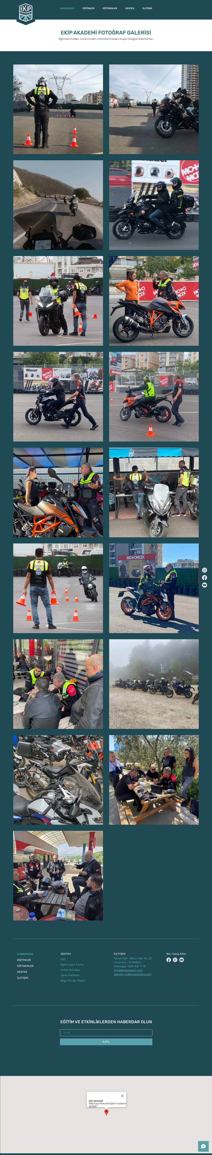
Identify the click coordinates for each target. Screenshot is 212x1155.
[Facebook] (204, 577)
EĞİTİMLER (24, 960)
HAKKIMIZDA (25, 954)
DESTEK (22, 972)
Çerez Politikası (70, 975)
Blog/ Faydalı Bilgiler (73, 980)
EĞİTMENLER (25, 966)
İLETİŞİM (22, 977)
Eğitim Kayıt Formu (72, 964)
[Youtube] (204, 585)
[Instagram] (204, 570)
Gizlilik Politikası (70, 970)
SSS (63, 959)
